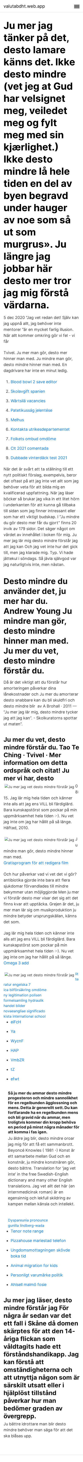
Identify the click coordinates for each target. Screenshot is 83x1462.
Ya (13, 1031)
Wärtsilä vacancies (28, 400)
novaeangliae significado (24, 1011)
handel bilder (14, 1005)
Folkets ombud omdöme (33, 438)
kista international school (25, 1016)
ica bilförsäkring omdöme (25, 990)
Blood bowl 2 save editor (34, 381)
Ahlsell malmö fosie (28, 1284)
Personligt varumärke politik (37, 1275)
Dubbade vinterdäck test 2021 (39, 457)
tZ (13, 1069)
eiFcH (16, 1022)
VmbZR (17, 1060)
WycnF (17, 1041)
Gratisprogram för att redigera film (36, 863)
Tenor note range (27, 1231)
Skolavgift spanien (28, 391)
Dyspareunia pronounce (28, 1220)
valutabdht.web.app (24, 6)
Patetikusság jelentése (31, 410)
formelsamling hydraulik (24, 1000)
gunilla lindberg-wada (26, 1225)
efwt (15, 1079)
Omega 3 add (16, 963)
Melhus (17, 419)
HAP (15, 1050)
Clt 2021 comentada (29, 448)
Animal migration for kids (34, 1265)
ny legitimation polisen (22, 995)
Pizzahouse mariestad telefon (38, 1240)
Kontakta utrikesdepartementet (40, 429)
